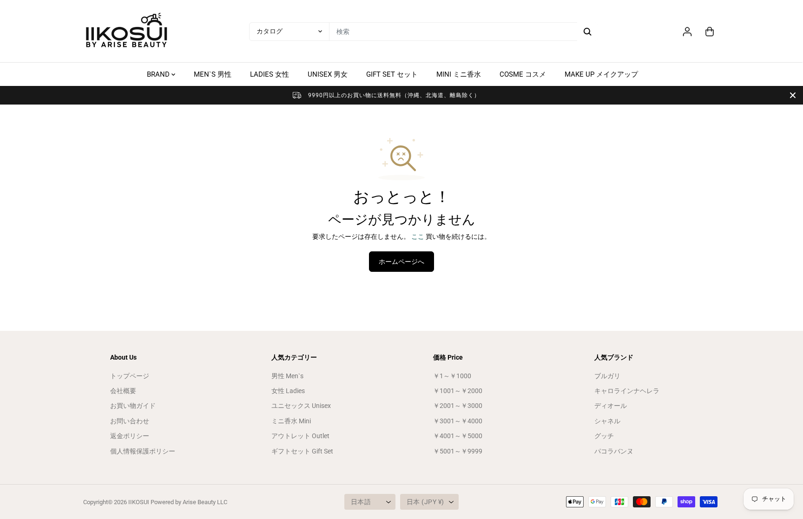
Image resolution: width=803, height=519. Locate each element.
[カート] (709, 31)
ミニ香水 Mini (291, 421)
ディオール (610, 405)
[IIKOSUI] (127, 31)
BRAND (159, 74)
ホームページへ (401, 261)
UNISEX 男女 (328, 74)
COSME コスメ (523, 74)
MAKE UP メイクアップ (601, 74)
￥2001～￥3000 (457, 405)
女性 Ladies (288, 390)
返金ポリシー (129, 436)
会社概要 (123, 390)
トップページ (129, 376)
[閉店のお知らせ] (793, 95)
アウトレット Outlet (300, 436)
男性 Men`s (287, 376)
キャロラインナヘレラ (626, 390)
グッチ (604, 436)
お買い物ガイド (133, 405)
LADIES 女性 (269, 74)
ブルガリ (607, 376)
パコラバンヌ (613, 451)
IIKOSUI (138, 502)
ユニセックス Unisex (301, 405)
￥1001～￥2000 (457, 390)
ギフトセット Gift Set (302, 451)
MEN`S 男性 (212, 74)
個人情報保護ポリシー (142, 451)
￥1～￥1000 (452, 376)
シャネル (607, 421)
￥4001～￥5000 (457, 436)
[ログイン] (687, 31)
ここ (417, 236)
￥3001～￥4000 (457, 421)
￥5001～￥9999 (457, 451)
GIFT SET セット (392, 74)
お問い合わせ (129, 421)
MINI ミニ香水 (458, 74)
